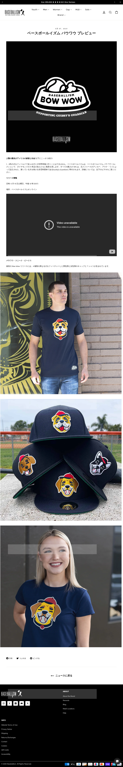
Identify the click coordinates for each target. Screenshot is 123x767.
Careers (4, 746)
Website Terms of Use (9, 725)
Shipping (4, 733)
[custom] (3, 703)
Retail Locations (68, 709)
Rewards (66, 700)
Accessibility (5, 754)
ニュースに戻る (63, 675)
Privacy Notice (6, 729)
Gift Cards (5, 750)
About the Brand (69, 696)
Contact (4, 742)
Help (64, 713)
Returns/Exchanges (8, 738)
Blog (64, 705)
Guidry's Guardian (60, 169)
